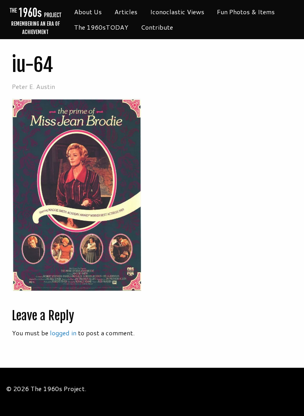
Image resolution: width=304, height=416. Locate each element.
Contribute (157, 27)
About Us (88, 11)
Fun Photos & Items (246, 11)
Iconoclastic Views (177, 11)
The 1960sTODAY (101, 27)
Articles (125, 11)
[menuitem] (88, 11)
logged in (63, 332)
